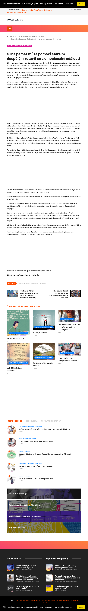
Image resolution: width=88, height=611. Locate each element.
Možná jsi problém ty (15, 338)
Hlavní (12, 36)
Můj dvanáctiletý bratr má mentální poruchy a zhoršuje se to (69, 327)
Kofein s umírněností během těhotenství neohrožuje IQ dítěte (44, 429)
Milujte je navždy (40, 332)
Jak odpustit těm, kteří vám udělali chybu (36, 441)
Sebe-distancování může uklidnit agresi (35, 466)
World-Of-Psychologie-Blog (18, 333)
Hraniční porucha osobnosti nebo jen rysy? (66, 587)
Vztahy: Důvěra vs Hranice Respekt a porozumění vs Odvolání (45, 454)
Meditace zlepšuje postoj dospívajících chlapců (65, 566)
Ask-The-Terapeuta (67, 319)
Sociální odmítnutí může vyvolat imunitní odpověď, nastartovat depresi (27, 578)
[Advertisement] (44, 105)
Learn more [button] (69, 607)
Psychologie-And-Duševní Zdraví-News (31, 36)
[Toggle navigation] (9, 28)
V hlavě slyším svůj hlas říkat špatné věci (36, 478)
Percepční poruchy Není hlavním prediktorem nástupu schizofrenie (67, 578)
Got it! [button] (81, 607)
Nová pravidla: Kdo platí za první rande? (27, 587)
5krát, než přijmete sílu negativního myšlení (26, 566)
